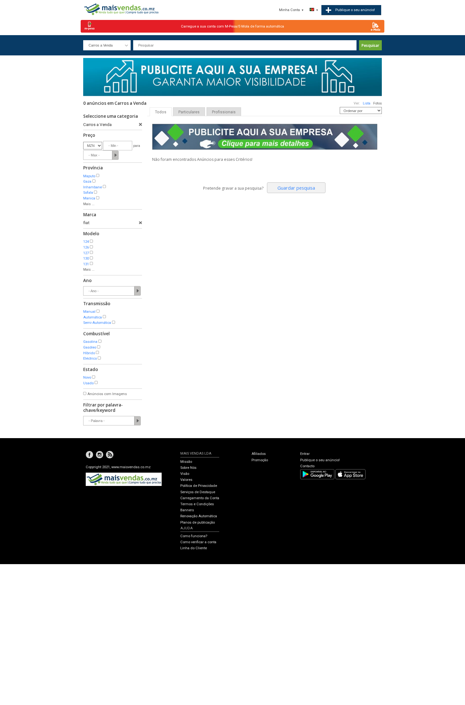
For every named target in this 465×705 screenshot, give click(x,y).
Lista (366, 103)
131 (86, 264)
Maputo (89, 176)
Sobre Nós (188, 468)
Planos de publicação (197, 522)
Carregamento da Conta (199, 498)
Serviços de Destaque (197, 492)
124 (86, 242)
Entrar (305, 454)
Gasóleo (89, 347)
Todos (160, 112)
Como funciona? (193, 536)
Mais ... (89, 204)
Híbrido (89, 353)
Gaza (87, 181)
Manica (89, 198)
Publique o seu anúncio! (320, 460)
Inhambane (92, 187)
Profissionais (224, 112)
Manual (89, 312)
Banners (187, 510)
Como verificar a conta (198, 542)
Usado (88, 383)
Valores (186, 480)
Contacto (307, 466)
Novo (87, 377)
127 (86, 253)
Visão (184, 474)
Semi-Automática (97, 323)
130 (86, 258)
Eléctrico (90, 358)
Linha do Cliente (193, 548)
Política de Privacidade (198, 486)
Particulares (189, 112)
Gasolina (90, 342)
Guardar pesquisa (296, 188)
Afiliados (258, 454)
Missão (186, 462)
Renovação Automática (198, 516)
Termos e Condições (197, 504)
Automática (92, 317)
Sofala (88, 193)
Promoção (259, 460)
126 (86, 247)
